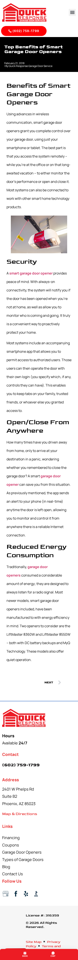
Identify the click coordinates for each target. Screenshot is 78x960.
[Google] (5, 893)
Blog (6, 866)
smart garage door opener (31, 273)
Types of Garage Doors (22, 859)
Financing (11, 837)
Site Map (33, 942)
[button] (72, 12)
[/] (39, 718)
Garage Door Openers (21, 852)
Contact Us (12, 873)
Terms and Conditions (43, 948)
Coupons (10, 845)
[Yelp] (26, 893)
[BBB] (36, 893)
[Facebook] (15, 893)
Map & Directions (19, 814)
